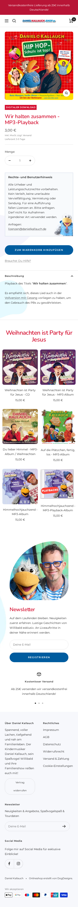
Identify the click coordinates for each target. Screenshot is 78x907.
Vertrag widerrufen (20, 786)
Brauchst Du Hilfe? (18, 261)
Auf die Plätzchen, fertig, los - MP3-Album (58, 452)
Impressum (51, 730)
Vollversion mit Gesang (21, 298)
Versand (27, 135)
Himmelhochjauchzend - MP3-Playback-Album (58, 508)
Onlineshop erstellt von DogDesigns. (51, 878)
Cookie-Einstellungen (58, 766)
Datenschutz (52, 744)
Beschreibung (14, 275)
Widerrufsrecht (53, 751)
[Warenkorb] (71, 21)
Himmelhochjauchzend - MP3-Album (20, 512)
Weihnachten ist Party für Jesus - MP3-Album (58, 392)
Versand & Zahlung (56, 758)
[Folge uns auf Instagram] (18, 863)
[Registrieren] (64, 826)
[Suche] (14, 21)
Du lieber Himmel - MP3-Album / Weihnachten (20, 452)
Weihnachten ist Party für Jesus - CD (20, 392)
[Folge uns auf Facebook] (9, 863)
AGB (46, 737)
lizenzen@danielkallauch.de (27, 229)
